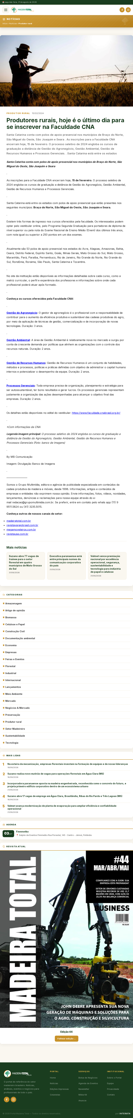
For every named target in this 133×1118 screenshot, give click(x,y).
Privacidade (113, 1089)
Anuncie (82, 1100)
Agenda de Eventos (88, 1083)
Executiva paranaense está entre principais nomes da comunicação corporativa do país (66, 563)
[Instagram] (128, 9)
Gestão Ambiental (18, 340)
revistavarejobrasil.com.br (22, 525)
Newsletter (84, 1089)
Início (5, 23)
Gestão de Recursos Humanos (25, 363)
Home (53, 1077)
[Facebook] (122, 9)
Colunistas (55, 1095)
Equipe (110, 1083)
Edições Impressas (59, 1089)
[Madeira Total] (22, 10)
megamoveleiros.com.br (21, 529)
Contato (111, 1095)
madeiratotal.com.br (18, 520)
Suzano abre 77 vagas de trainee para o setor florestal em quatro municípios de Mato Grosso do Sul (25, 564)
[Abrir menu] (5, 9)
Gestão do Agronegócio (21, 312)
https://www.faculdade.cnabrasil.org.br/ (96, 412)
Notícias (13, 23)
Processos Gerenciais (20, 385)
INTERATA (124, 1113)
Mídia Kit (83, 1095)
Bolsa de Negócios (88, 1077)
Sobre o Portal (114, 1077)
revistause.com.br (17, 534)
